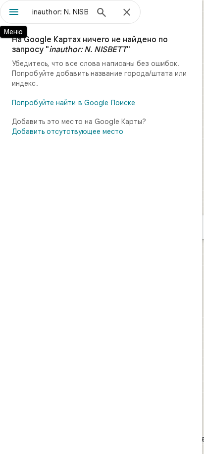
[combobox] (60, 12)
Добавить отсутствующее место (67, 131)
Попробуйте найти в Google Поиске (73, 102)
